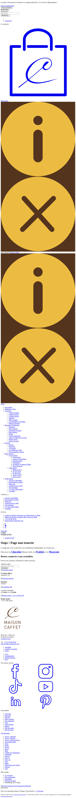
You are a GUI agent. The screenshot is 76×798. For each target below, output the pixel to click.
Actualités (12, 491)
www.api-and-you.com (20, 794)
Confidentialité (9, 656)
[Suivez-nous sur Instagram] (46, 678)
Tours (6, 744)
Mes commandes (10, 777)
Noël (6, 723)
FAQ (6, 659)
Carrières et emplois (11, 649)
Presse (7, 651)
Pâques (7, 726)
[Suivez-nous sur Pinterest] (46, 709)
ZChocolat (40, 791)
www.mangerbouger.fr (6, 796)
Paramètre (4, 531)
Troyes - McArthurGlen (12, 740)
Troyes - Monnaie (10, 736)
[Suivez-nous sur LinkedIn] (15, 709)
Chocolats (16, 551)
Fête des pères (9, 730)
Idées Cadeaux (9, 719)
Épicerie (7, 717)
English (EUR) (9, 538)
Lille (6, 769)
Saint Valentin (9, 724)
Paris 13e (7, 760)
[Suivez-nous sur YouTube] (46, 693)
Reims (7, 745)
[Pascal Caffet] (14, 252)
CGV (6, 654)
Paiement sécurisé (10, 781)
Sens (6, 761)
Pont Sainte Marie (10, 742)
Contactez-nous (5, 639)
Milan (6, 763)
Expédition (8, 779)
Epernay (7, 767)
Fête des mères (9, 728)
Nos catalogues (9, 721)
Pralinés (40, 551)
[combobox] (10, 13)
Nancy (7, 749)
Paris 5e (7, 756)
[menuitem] (8, 407)
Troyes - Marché (10, 738)
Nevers (7, 747)
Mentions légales (10, 658)
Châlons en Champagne (12, 753)
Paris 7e (7, 758)
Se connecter (9, 775)
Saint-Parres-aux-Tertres (12, 765)
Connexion (8, 21)
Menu (2, 404)
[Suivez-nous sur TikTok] (15, 693)
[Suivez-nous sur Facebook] (15, 678)
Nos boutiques (13, 487)
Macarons (54, 551)
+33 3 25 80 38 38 (10, 642)
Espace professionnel (7, 6)
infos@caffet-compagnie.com (10, 644)
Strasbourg (8, 754)
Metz (6, 751)
